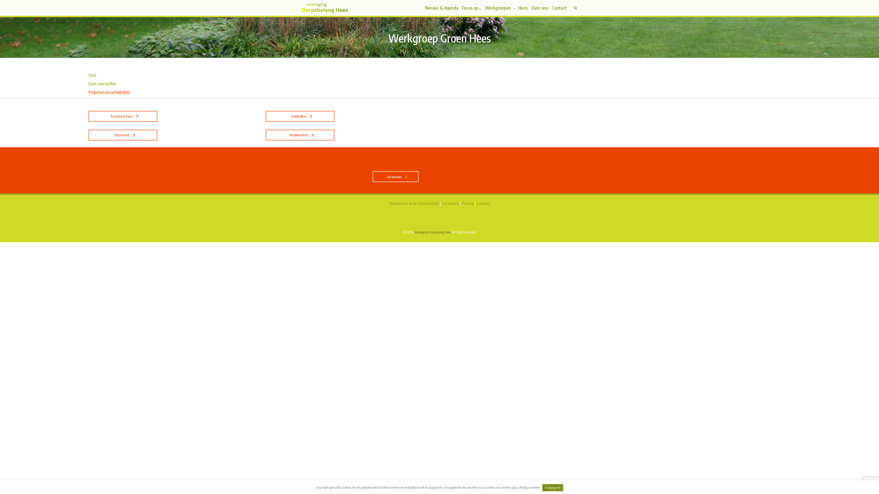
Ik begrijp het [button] (552, 487)
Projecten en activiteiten (109, 92)
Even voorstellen (102, 83)
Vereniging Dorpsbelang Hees (432, 232)
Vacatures (450, 203)
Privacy (468, 203)
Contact (483, 203)
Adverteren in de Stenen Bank (414, 203)
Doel (92, 75)
